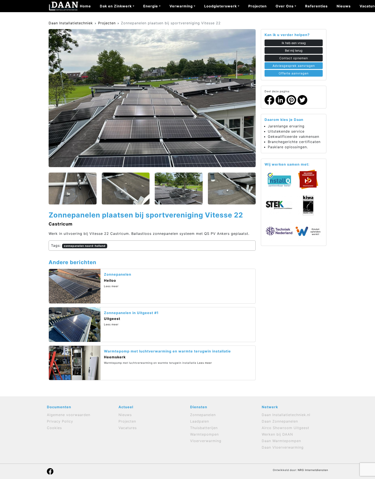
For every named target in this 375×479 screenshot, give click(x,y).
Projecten (257, 6)
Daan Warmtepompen (281, 441)
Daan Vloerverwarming (283, 447)
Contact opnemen (293, 58)
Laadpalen (199, 421)
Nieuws (344, 6)
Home (85, 6)
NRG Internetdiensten (313, 470)
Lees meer (111, 286)
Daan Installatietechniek (71, 23)
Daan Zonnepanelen (280, 421)
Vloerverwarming (205, 441)
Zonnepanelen (203, 415)
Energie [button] (150, 6)
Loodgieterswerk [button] (220, 6)
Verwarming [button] (181, 6)
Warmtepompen (204, 434)
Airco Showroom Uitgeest (285, 428)
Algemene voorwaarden (68, 415)
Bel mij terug (294, 50)
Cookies (54, 428)
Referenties (316, 6)
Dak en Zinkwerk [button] (116, 6)
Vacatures (127, 428)
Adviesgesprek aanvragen (294, 65)
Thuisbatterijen (204, 428)
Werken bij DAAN (277, 434)
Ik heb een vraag (294, 43)
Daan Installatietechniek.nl (286, 415)
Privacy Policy (60, 421)
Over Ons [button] (285, 6)
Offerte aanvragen (294, 73)
